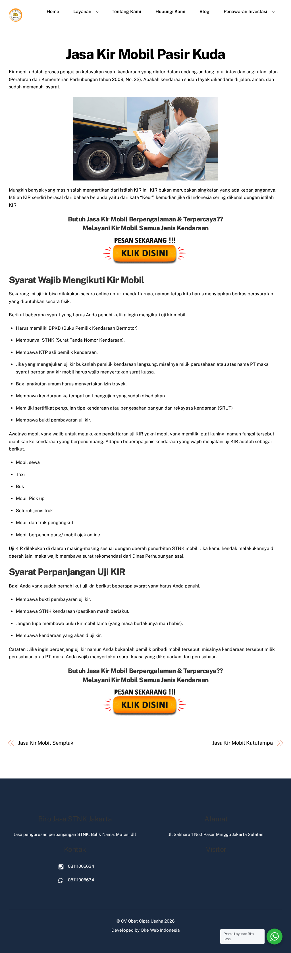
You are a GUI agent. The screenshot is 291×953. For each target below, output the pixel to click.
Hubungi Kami (170, 11)
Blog (204, 11)
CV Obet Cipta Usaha (142, 921)
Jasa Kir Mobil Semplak (45, 743)
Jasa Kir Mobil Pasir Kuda (145, 54)
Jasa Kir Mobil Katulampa (242, 743)
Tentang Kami (126, 11)
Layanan (82, 11)
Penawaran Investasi (245, 11)
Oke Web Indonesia (160, 930)
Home (53, 11)
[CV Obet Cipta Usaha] (16, 20)
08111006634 (80, 866)
